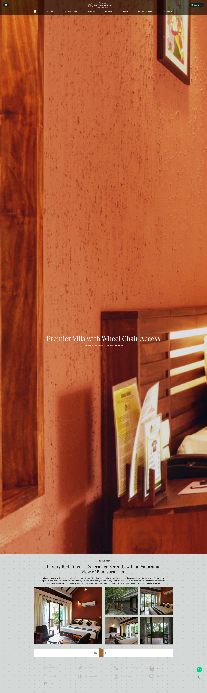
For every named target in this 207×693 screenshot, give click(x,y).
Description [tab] (121, 653)
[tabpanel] (103, 677)
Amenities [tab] (85, 653)
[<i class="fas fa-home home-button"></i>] (35, 11)
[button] (6, 5)
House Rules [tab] (157, 653)
